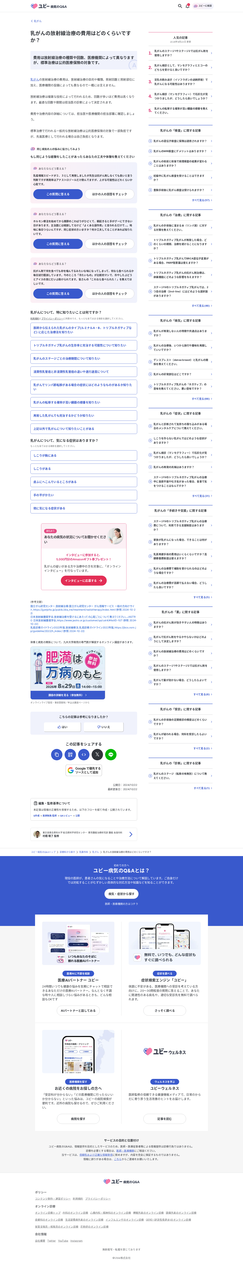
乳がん (34, 79)
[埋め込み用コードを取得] (83, 754)
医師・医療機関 (125, 1150)
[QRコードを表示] (70, 754)
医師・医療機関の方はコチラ (121, 903)
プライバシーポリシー (52, 318)
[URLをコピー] (56, 754)
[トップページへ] (121, 1184)
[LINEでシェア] (111, 754)
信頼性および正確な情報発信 (96, 1154)
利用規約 (34, 318)
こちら (118, 1159)
